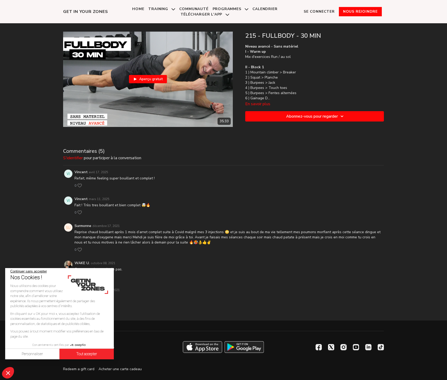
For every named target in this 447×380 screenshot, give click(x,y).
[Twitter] (331, 347)
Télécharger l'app (202, 14)
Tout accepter (86, 354)
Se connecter (319, 11)
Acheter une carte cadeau (120, 369)
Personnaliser (32, 354)
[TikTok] (381, 347)
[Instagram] (343, 347)
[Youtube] (356, 347)
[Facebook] (319, 347)
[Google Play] (244, 347)
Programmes (228, 8)
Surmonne (82, 225)
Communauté (193, 8)
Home (138, 8)
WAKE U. (82, 263)
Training (158, 8)
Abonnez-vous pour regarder (312, 116)
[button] (8, 373)
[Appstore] (202, 347)
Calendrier (265, 8)
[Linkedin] (368, 347)
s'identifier (73, 158)
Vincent (81, 172)
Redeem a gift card (78, 369)
